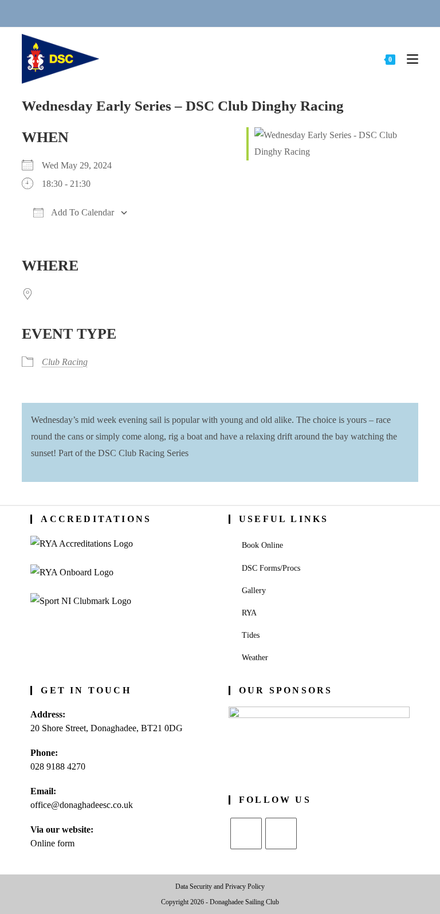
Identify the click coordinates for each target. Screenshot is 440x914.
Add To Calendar (81, 212)
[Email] (206, 13)
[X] (246, 833)
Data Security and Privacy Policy (220, 886)
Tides (251, 635)
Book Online (262, 545)
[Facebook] (281, 833)
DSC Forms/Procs (271, 568)
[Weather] (234, 13)
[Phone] (178, 13)
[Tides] (261, 13)
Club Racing (65, 362)
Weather (255, 657)
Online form (52, 843)
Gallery (254, 590)
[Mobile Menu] (408, 59)
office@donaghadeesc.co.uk (81, 805)
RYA (249, 613)
